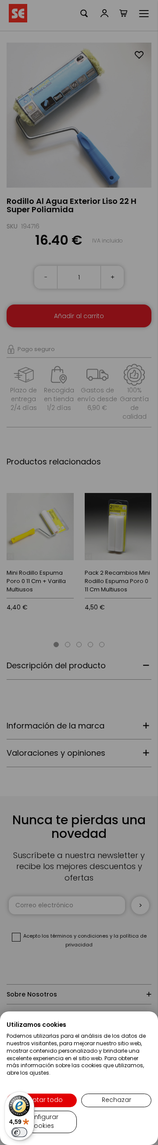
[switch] (19, 1132)
